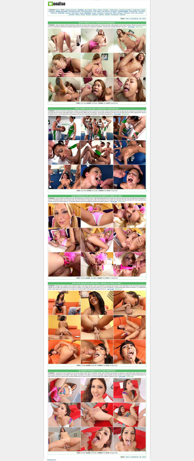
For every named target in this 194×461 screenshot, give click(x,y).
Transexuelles (115, 14)
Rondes (83, 14)
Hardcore (68, 13)
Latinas (94, 13)
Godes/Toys (54, 13)
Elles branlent (105, 11)
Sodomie (101, 14)
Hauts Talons (75, 13)
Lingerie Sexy (108, 13)
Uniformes (122, 14)
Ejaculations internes (87, 11)
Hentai (81, 13)
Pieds (132, 13)
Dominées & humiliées (125, 10)
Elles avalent (97, 11)
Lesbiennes (100, 13)
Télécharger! (139, 26)
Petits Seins (127, 13)
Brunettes (106, 10)
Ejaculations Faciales (74, 11)
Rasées (77, 14)
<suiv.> (144, 18)
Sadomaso (95, 14)
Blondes (100, 10)
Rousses (88, 14)
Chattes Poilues (114, 10)
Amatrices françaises (71, 10)
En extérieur (113, 11)
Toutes (58, 10)
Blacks (95, 10)
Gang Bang (142, 11)
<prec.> (127, 18)
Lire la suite (131, 26)
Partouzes (120, 13)
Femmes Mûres (133, 11)
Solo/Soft (107, 14)
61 (140, 18)
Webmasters (51, 459)
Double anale (136, 10)
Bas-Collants (88, 10)
